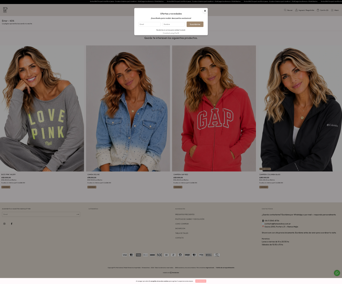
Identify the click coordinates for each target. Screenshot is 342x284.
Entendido (200, 281)
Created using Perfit (171, 33)
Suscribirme (195, 24)
